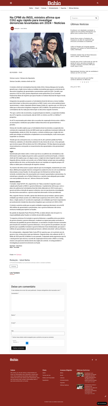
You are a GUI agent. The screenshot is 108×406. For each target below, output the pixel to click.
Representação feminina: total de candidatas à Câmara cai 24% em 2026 (84, 72)
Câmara (18, 254)
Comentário (15, 293)
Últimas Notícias (74, 8)
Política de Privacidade (48, 377)
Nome (13, 315)
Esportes (63, 8)
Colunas (43, 8)
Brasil (37, 8)
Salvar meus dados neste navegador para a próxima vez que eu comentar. (33, 337)
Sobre (44, 373)
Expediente (45, 380)
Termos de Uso (46, 375)
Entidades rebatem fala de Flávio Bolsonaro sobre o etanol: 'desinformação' (84, 55)
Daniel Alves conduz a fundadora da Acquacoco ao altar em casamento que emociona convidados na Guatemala (82, 40)
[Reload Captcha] (27, 343)
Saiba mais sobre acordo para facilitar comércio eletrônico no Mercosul (82, 78)
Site (12, 331)
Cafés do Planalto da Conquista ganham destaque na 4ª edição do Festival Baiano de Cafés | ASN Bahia (84, 48)
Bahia (31, 8)
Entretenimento (53, 8)
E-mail (13, 323)
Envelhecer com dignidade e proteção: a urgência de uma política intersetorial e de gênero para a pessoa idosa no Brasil (83, 31)
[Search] (96, 18)
